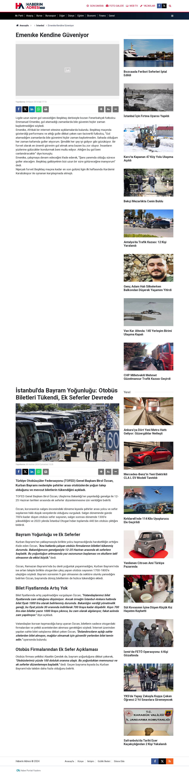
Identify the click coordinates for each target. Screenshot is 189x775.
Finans (102, 15)
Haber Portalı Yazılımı (31, 770)
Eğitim (80, 15)
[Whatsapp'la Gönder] (38, 109)
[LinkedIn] (32, 109)
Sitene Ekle (119, 761)
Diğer (62, 15)
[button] (101, 109)
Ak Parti (19, 15)
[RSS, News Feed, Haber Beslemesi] (169, 761)
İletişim (90, 761)
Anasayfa (24, 25)
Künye (81, 761)
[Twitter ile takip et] (164, 6)
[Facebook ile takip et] (159, 6)
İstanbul (40, 25)
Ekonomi (91, 15)
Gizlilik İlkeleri (104, 761)
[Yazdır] (46, 109)
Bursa (39, 15)
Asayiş (29, 15)
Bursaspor (50, 15)
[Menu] (172, 16)
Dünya (71, 15)
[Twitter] (25, 109)
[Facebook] (19, 109)
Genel (112, 15)
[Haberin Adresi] (30, 5)
